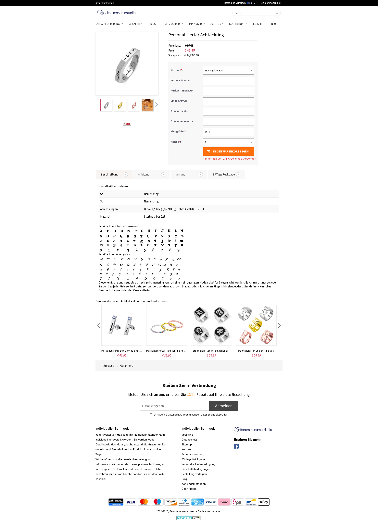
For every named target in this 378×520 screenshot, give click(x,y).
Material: (177, 70)
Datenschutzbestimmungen (184, 414)
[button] (98, 325)
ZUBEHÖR (216, 24)
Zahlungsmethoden (194, 483)
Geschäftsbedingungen (196, 469)
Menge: (176, 141)
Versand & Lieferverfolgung (198, 464)
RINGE (154, 24)
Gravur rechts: (180, 111)
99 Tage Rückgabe (193, 459)
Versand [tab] (180, 174)
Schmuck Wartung (193, 454)
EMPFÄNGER (195, 24)
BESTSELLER (259, 24)
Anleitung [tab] (143, 174)
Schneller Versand (104, 3)
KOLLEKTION (237, 24)
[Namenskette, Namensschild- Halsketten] (116, 12)
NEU (273, 24)
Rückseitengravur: (182, 90)
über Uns (187, 434)
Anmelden (223, 405)
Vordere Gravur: (181, 80)
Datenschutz (189, 439)
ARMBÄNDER (173, 24)
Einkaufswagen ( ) (271, 3)
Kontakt (186, 449)
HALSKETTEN (136, 24)
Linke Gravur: (179, 101)
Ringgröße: (178, 131)
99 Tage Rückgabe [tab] (224, 174)
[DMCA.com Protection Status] (188, 517)
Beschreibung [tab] (110, 174)
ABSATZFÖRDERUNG (108, 24)
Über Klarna (189, 488)
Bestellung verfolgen (235, 3)
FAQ (184, 478)
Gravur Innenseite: (183, 121)
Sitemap (187, 444)
